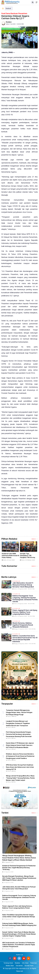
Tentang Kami (8, 963)
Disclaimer (19, 965)
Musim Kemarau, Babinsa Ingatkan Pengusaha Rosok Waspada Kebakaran (22, 625)
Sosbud (8, 8)
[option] (10, 551)
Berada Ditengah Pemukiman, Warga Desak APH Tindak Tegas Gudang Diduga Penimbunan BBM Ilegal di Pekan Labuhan (19, 878)
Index (33, 539)
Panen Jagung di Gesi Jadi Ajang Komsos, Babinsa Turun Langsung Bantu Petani (24, 612)
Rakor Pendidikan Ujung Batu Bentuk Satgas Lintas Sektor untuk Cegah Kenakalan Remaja (18, 916)
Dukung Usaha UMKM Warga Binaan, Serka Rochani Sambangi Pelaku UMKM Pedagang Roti (19, 924)
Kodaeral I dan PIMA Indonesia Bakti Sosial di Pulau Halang (10, 555)
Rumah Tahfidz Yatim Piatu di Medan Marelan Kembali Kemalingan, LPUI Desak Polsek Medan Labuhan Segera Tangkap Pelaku (19, 934)
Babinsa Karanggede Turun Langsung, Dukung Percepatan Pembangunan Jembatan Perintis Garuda (25, 598)
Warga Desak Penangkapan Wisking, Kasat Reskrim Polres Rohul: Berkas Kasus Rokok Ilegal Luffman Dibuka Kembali (19, 858)
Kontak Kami (29, 965)
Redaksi (9, 22)
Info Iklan (25, 963)
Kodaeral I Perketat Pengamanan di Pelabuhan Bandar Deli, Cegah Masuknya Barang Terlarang (19, 867)
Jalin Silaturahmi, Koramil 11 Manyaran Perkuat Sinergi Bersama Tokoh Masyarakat (23, 585)
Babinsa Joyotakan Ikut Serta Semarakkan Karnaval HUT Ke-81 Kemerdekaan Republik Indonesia (25, 638)
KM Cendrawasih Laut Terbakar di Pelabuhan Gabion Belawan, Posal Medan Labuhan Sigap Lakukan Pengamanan (18, 944)
